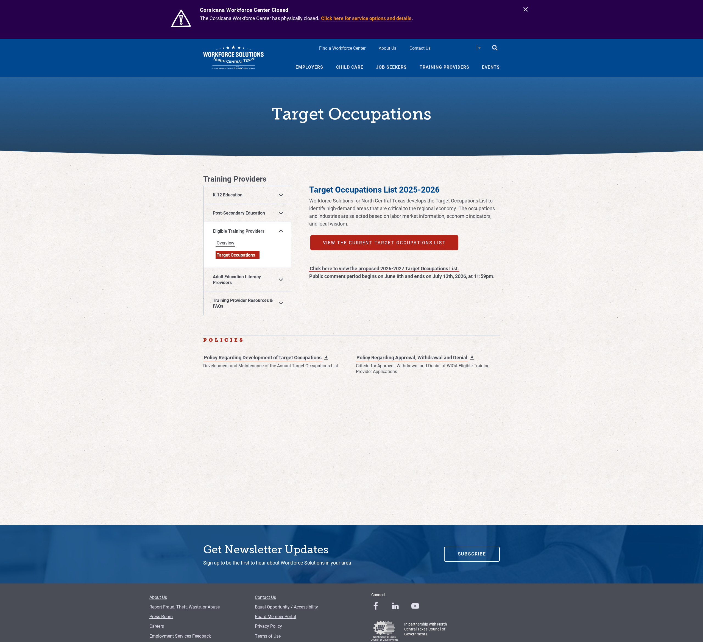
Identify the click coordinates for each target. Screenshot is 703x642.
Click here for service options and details (366, 18)
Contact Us (420, 48)
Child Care (349, 67)
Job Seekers (391, 67)
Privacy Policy (268, 626)
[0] (375, 606)
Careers (156, 626)
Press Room (161, 616)
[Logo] (233, 58)
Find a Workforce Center (342, 48)
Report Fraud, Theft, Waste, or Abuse (184, 607)
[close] (526, 10)
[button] (247, 194)
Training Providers (444, 67)
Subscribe (472, 554)
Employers (309, 67)
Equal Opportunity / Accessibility (286, 607)
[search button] (495, 48)
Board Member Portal (275, 616)
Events (491, 67)
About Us (387, 48)
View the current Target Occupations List (384, 242)
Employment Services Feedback (180, 636)
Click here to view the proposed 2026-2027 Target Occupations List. (384, 268)
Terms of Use (268, 636)
